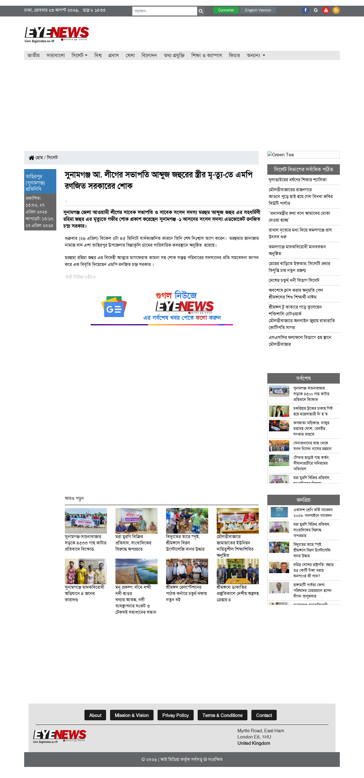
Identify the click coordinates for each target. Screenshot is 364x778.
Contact (264, 715)
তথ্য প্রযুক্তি (174, 55)
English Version (258, 10)
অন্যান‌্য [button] (254, 55)
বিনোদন (149, 55)
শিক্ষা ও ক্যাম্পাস (206, 55)
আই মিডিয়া (169, 759)
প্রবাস (113, 55)
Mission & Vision (132, 715)
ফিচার (234, 55)
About (95, 715)
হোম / (40, 158)
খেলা (130, 55)
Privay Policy (175, 715)
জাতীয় (34, 55)
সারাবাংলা (56, 55)
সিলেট (52, 158)
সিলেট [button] (77, 55)
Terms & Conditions (222, 715)
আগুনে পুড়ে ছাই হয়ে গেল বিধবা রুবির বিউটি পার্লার (301, 196)
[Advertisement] (182, 102)
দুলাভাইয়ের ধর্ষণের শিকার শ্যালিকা (298, 180)
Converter (226, 10)
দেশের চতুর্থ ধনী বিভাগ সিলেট (294, 280)
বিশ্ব (98, 55)
